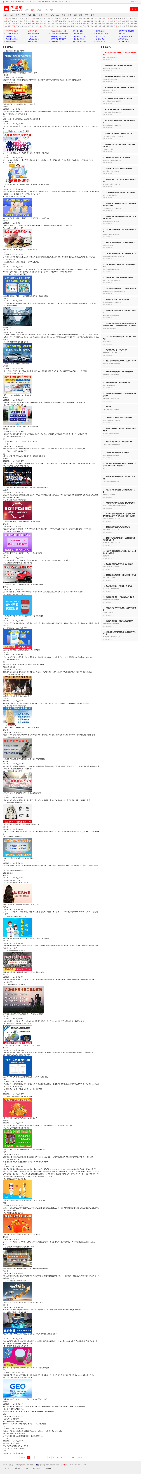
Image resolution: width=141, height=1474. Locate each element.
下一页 (72, 1457)
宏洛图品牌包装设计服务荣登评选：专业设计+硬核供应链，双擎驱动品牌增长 (45, 272)
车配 (72, 21)
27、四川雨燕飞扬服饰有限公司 (14, 803)
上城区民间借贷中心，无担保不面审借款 (17, 225)
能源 (45, 19)
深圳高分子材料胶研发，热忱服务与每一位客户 (78, 1375)
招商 (80, 26)
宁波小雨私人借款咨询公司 (111, 398)
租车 (84, 21)
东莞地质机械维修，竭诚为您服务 (72, 1021)
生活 (64, 15)
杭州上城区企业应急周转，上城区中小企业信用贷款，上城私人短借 (26, 218)
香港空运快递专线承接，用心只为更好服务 (49, 592)
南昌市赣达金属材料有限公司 (111, 363)
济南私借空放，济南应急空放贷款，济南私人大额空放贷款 (23, 1302)
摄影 (107, 26)
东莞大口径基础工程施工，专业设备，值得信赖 (44, 1021)
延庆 (70, 2)
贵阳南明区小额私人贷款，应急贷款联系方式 (54, 865)
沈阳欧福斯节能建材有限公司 (111, 637)
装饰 (84, 19)
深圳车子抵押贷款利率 (11, 80)
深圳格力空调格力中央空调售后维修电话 (115, 505)
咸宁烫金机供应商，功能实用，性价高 (43, 402)
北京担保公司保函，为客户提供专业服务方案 (18, 735)
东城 (16, 2)
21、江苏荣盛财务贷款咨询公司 (14, 628)
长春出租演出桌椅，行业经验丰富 (14, 434)
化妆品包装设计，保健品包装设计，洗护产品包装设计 (21, 262)
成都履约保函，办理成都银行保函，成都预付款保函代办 (22, 793)
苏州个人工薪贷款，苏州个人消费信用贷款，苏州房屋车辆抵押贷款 (26, 153)
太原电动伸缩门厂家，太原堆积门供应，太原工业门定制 (22, 553)
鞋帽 (100, 21)
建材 (88, 19)
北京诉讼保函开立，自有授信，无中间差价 (77, 529)
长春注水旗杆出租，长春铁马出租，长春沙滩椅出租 (21, 427)
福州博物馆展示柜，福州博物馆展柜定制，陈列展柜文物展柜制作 (25, 1268)
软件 (33, 24)
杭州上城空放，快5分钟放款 (63, 225)
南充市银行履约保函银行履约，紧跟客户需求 (74, 800)
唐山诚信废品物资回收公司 (111, 589)
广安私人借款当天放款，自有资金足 (45, 1242)
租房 (45, 21)
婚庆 (123, 24)
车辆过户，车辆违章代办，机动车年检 (16, 364)
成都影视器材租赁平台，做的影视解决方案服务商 (78, 463)
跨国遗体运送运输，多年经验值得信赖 (16, 672)
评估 (56, 26)
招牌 (111, 26)
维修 (100, 24)
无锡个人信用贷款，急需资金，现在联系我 (18, 657)
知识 (45, 9)
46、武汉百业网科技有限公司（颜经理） (17, 1377)
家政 (92, 24)
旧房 (41, 21)
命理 (135, 24)
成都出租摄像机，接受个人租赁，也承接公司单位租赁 (42, 463)
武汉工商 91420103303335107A (76, 1465)
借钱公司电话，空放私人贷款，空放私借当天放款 (20, 250)
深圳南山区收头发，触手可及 (13, 1431)
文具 (127, 19)
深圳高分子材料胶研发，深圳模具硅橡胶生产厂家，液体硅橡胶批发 (26, 1368)
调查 (68, 26)
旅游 (58, 15)
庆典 (76, 26)
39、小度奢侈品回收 (10, 1159)
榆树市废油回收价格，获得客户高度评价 (62, 623)
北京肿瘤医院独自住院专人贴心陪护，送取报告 (46, 303)
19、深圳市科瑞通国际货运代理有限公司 (17, 563)
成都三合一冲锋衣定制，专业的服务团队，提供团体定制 (22, 832)
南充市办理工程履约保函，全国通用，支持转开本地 (41, 800)
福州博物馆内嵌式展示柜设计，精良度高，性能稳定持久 (63, 1276)
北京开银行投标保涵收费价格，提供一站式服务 (19, 529)
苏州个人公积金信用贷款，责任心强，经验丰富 (19, 160)
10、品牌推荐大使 (9, 306)
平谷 (63, 2)
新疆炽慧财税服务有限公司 (111, 269)
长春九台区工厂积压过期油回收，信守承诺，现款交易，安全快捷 (25, 623)
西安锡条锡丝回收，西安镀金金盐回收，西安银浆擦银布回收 (24, 972)
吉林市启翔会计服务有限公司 (111, 444)
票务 (53, 24)
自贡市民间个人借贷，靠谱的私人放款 (16, 1125)
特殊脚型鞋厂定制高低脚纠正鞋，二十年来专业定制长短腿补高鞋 (25, 766)
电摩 (76, 21)
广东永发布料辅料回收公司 (111, 481)
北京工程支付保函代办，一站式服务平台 (43, 449)
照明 (100, 19)
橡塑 (37, 19)
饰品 (111, 21)
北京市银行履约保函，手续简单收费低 (16, 449)
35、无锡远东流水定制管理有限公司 (15, 1055)
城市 (27, 9)
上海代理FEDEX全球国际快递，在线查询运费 (77, 1053)
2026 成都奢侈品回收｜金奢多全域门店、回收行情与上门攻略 (31, 1176)
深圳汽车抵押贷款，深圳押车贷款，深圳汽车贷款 (20, 73)
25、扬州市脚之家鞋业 (11, 737)
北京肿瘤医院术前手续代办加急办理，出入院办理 (79, 303)
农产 (9, 21)
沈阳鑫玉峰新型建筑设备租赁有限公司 (114, 291)
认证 (29, 26)
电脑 (25, 24)
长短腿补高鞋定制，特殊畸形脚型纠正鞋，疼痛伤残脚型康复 (24, 759)
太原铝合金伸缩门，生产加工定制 (14, 560)
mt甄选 (105, 468)
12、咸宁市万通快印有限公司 (13, 373)
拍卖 (64, 26)
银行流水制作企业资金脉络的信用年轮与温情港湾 (72, 703)
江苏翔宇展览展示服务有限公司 (112, 374)
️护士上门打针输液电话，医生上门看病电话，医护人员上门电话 (24, 1201)
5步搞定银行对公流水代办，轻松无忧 (42, 703)
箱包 (103, 21)
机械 (9, 19)
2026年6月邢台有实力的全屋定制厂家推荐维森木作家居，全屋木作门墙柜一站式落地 (32, 335)
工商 (75, 15)
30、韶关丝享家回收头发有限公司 (15, 883)
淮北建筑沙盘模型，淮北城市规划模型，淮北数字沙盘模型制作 (24, 1149)
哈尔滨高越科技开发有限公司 (111, 420)
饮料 (123, 21)
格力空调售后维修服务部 (110, 57)
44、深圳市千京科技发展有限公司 (15, 1312)
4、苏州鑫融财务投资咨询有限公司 (15, 131)
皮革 (72, 19)
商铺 (49, 21)
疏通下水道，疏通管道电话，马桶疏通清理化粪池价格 (21, 119)
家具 (103, 19)
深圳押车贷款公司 (108, 612)
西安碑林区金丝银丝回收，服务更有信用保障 (18, 980)
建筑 (119, 26)
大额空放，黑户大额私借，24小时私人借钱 (18, 858)
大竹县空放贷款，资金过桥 (62, 1125)
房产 (17, 15)
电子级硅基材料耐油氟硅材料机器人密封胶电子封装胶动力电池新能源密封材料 (30, 1334)
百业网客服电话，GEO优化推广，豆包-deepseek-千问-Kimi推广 (25, 1399)
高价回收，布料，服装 (11, 1443)
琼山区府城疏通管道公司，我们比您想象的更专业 (54, 126)
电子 (17, 19)
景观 (127, 26)
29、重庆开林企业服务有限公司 (14, 870)
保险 (53, 26)
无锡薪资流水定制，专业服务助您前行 (51, 1084)
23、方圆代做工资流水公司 (12, 674)
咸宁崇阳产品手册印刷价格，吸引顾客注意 (70, 402)
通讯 (17, 24)
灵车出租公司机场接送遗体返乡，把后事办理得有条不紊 (72, 672)
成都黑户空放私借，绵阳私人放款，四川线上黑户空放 (21, 1234)
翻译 (72, 26)
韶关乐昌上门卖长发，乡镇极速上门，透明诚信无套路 (21, 912)
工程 (92, 15)
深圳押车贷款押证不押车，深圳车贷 (31, 80)
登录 (136, 2)
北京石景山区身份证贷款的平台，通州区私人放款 (20, 257)
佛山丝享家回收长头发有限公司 (112, 302)
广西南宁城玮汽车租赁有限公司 (112, 112)
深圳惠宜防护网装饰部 (109, 90)
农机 (17, 21)
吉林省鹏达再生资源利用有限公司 (113, 136)
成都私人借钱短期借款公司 (111, 221)
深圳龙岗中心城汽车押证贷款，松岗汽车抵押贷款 (20, 111)
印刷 (103, 26)
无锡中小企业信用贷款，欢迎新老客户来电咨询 (75, 657)
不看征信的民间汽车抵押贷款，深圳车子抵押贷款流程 (62, 80)
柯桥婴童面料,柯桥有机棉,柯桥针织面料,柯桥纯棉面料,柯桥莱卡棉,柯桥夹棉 (28, 1411)
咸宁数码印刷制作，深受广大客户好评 (16, 402)
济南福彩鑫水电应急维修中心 (111, 79)
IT (46, 15)
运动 (72, 24)
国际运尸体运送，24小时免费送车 (41, 672)
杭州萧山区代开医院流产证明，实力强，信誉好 (64, 946)
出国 (49, 24)
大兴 (56, 2)
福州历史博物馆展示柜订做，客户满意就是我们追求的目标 (23, 1276)
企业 (33, 9)
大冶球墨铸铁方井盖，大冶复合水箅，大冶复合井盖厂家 (22, 1089)
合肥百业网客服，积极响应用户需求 (42, 1407)
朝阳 (23, 2)
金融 (49, 26)
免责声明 (27, 1468)
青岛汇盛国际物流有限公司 (111, 567)
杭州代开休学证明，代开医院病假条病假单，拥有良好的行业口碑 (25, 946)
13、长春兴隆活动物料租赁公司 (14, 405)
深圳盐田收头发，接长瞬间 (53, 1431)
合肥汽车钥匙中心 (108, 245)
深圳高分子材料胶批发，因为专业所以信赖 (47, 1375)
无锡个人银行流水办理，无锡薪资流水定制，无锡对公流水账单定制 (26, 1077)
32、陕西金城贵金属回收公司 (13, 951)
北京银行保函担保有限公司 (111, 234)
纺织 (68, 19)
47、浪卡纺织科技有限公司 (12, 1409)
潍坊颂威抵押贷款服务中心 (111, 433)
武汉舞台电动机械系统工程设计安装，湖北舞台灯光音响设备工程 (25, 487)
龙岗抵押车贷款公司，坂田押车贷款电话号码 (53, 111)
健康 (80, 24)
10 (66, 1457)
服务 (69, 15)
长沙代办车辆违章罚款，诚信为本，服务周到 (71, 371)
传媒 (92, 26)
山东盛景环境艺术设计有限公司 (112, 208)
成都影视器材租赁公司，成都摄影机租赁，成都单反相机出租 (24, 456)
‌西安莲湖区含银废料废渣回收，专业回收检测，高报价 (52, 980)
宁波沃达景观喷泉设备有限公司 (112, 409)
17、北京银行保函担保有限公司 (14, 500)
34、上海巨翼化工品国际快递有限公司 (16, 1024)
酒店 (45, 24)
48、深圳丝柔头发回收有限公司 (14, 1421)
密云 (67, 2)
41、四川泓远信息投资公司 (12, 1213)
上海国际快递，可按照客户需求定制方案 (48, 1053)
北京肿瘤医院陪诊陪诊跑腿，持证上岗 (16, 303)
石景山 (30, 2)
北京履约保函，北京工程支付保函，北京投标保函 (20, 441)
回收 (9, 26)
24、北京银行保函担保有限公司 (14, 706)
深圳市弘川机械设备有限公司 (111, 68)
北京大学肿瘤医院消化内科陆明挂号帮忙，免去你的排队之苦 (70, 192)
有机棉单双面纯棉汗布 (11, 1419)
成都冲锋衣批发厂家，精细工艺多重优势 (56, 832)
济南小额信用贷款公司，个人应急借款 (43, 1310)
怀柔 (60, 2)
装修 (80, 19)
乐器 (135, 19)
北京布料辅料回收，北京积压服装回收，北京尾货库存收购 (23, 1436)
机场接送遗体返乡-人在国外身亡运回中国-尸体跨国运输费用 (23, 664)
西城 (19, 2)
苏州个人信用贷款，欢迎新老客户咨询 (80, 160)
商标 (21, 26)
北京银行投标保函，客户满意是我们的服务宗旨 (79, 735)
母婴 (127, 21)
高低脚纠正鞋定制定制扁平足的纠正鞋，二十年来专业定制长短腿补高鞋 (72, 766)
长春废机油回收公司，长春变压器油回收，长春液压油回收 (23, 616)
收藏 (84, 24)
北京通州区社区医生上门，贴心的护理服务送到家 (59, 1208)
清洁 (103, 24)
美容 (76, 24)
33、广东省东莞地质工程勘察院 (14, 984)
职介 (127, 24)
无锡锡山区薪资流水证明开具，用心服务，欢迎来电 (81, 1084)
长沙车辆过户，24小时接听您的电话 (43, 371)
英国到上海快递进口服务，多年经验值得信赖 (18, 592)
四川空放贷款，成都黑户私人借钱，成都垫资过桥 (20, 1118)
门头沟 (39, 2)
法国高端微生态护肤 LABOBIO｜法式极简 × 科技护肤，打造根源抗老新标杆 (29, 269)
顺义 (49, 2)
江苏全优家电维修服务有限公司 (112, 101)
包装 (100, 26)
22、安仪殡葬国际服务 (11, 659)
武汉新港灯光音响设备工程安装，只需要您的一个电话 (21, 495)
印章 (37, 26)
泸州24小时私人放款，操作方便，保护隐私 (18, 1242)
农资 (13, 21)
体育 (68, 24)
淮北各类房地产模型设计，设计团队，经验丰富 (43, 1157)
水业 (60, 19)
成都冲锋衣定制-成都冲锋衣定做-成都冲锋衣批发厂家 (21, 824)
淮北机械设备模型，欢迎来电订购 (14, 1157)
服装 (92, 21)
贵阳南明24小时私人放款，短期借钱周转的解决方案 (21, 865)
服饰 (35, 15)
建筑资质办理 (8, 873)
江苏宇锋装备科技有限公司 (111, 529)
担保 (60, 26)
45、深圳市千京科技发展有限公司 (15, 1346)
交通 (64, 19)
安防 (53, 19)
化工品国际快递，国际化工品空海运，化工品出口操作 (21, 1045)
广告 (87, 15)
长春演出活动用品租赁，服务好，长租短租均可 (71, 434)
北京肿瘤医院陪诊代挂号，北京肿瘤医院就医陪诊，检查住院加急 (25, 296)
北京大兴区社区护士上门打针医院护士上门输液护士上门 (22, 1208)
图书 (123, 19)
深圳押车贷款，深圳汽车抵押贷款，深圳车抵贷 (19, 104)
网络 (29, 24)
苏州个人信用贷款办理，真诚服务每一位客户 (51, 160)
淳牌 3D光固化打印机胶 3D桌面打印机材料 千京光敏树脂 (22, 1341)
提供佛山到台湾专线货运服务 (74, 592)
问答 (52, 9)
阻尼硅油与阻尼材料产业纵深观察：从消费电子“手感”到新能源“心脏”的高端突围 (70, 1341)
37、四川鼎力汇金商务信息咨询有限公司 (17, 1096)
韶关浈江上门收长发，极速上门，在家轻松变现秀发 (58, 912)
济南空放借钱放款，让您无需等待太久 (16, 1310)
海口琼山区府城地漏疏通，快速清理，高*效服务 (19, 126)
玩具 (131, 21)
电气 (21, 19)
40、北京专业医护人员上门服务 (14, 1179)
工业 (6, 15)
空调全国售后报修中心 (109, 494)
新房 (37, 21)
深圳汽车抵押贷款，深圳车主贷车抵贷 (82, 111)
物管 (96, 24)
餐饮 (60, 24)
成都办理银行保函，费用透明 (13, 800)
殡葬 (5, 26)
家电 (13, 24)
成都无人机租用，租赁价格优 (13, 463)
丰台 (26, 2)
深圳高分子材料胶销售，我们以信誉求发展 (18, 1375)
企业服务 (17, 1468)
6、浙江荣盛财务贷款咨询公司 (13, 197)
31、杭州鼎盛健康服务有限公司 (14, 917)
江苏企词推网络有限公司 (110, 195)
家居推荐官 (7, 327)
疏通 (107, 24)
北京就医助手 (107, 341)
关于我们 (8, 1468)
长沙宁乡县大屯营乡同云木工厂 (112, 352)
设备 (13, 19)
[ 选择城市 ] (6, 2)
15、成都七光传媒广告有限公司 (14, 451)
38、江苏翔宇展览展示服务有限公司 (15, 1128)
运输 (115, 24)
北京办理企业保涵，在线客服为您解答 (49, 529)
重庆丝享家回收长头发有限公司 (112, 125)
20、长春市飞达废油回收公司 (13, 594)
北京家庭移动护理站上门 (110, 328)
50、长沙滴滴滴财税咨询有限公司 (15, 1446)
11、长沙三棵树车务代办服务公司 (15, 342)
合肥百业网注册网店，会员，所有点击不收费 (70, 1407)
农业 (12, 15)
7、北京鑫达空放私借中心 (12, 228)
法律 (45, 26)
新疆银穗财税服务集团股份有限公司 (113, 256)
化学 (33, 19)
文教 (52, 15)
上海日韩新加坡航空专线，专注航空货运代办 (18, 1053)
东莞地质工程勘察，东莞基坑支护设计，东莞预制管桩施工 (23, 1014)
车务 (80, 21)
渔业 (29, 21)
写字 (56, 21)
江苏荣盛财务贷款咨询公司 (111, 171)
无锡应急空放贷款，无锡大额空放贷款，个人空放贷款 (21, 650)
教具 (119, 19)
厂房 (53, 21)
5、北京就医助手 (9, 163)
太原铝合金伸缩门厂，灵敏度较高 (38, 560)
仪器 (25, 19)
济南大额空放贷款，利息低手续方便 (68, 1310)
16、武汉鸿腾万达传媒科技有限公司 (15, 466)
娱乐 (64, 24)
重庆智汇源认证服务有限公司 (111, 543)
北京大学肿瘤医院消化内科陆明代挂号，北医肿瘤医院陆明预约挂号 (26, 184)
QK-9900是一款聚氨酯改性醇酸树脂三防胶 (18, 1344)
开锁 (131, 24)
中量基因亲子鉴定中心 (109, 149)
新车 (64, 21)
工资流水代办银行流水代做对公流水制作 (17, 696)
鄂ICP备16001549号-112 (24, 1465)
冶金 (49, 19)
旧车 (68, 21)
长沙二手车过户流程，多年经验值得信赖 (17, 371)
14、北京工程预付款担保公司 (13, 436)
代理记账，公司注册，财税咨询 (14, 1448)
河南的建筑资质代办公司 (11, 880)
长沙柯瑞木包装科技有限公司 (111, 184)
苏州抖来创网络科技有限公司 (111, 518)
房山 (43, 2)
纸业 (41, 19)
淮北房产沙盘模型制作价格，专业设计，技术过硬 (76, 1157)
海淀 (34, 2)
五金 (92, 19)
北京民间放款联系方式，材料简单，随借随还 (53, 257)
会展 (96, 26)
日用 (40, 15)
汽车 (23, 15)
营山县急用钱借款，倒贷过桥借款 (41, 1125)
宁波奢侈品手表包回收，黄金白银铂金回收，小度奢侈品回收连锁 (25, 1162)
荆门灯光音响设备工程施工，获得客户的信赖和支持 (58, 495)
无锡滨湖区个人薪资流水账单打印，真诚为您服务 (20, 1084)
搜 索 (134, 9)
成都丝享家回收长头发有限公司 (112, 455)
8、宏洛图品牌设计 (9, 259)
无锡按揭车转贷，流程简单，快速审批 (46, 657)
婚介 (119, 24)
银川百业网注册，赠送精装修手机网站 (16, 1407)
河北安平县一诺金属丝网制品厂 (112, 280)
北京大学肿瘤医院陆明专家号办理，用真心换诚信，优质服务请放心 (26, 192)
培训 (115, 19)
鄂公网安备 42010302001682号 (49, 1465)
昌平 (53, 2)
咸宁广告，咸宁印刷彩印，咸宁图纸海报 (17, 395)
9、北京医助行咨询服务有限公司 (14, 274)
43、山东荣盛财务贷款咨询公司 (14, 1281)
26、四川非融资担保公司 (11, 771)
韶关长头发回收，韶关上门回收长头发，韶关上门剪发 (21, 904)
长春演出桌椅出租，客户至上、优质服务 (40, 434)
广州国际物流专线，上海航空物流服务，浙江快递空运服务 (23, 584)
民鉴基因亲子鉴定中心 (109, 577)
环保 (56, 19)
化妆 (107, 21)
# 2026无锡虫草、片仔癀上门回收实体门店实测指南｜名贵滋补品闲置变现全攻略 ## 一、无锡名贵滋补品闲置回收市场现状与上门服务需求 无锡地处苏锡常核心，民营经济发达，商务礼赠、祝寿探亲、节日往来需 (51, 1173)
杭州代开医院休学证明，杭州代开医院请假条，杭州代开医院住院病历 (27, 938)
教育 (111, 19)
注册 (132, 2)
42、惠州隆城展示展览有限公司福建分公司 (18, 1247)
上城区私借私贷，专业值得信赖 (42, 225)
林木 (21, 21)
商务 (81, 15)
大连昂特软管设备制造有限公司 (112, 160)
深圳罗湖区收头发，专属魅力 (34, 1431)
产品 (39, 9)
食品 (119, 21)
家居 (29, 15)
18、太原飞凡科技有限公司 (12, 531)
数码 (21, 24)
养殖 (25, 21)
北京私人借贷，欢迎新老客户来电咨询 (82, 257)
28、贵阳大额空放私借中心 (12, 836)
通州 (46, 2)
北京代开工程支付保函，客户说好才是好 (71, 449)
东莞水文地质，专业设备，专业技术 (15, 1021)
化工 (29, 19)
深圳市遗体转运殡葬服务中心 (111, 315)
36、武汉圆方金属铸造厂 (11, 1086)
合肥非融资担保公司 (109, 385)
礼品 (5, 24)
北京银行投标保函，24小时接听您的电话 (48, 735)
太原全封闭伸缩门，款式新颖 (60, 560)
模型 (123, 26)
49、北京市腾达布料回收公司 (13, 1433)
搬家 (111, 24)
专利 (25, 26)
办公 (131, 19)
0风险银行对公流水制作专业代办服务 (16, 703)
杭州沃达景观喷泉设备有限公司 (112, 623)
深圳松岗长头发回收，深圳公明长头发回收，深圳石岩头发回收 (24, 1424)
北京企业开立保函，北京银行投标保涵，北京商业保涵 (21, 521)
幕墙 (135, 26)
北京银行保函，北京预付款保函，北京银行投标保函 (21, 727)
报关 (33, 26)
